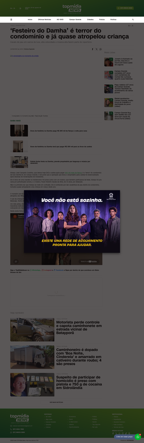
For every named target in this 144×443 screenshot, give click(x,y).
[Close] (120, 190)
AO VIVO (60, 19)
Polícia (102, 19)
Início (30, 19)
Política (113, 19)
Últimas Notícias (44, 19)
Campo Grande (75, 19)
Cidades (90, 19)
